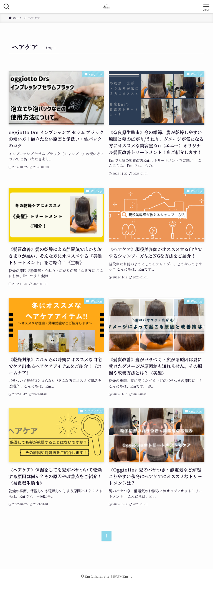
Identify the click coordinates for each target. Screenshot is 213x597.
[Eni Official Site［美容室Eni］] (106, 6)
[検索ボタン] (6, 6)
